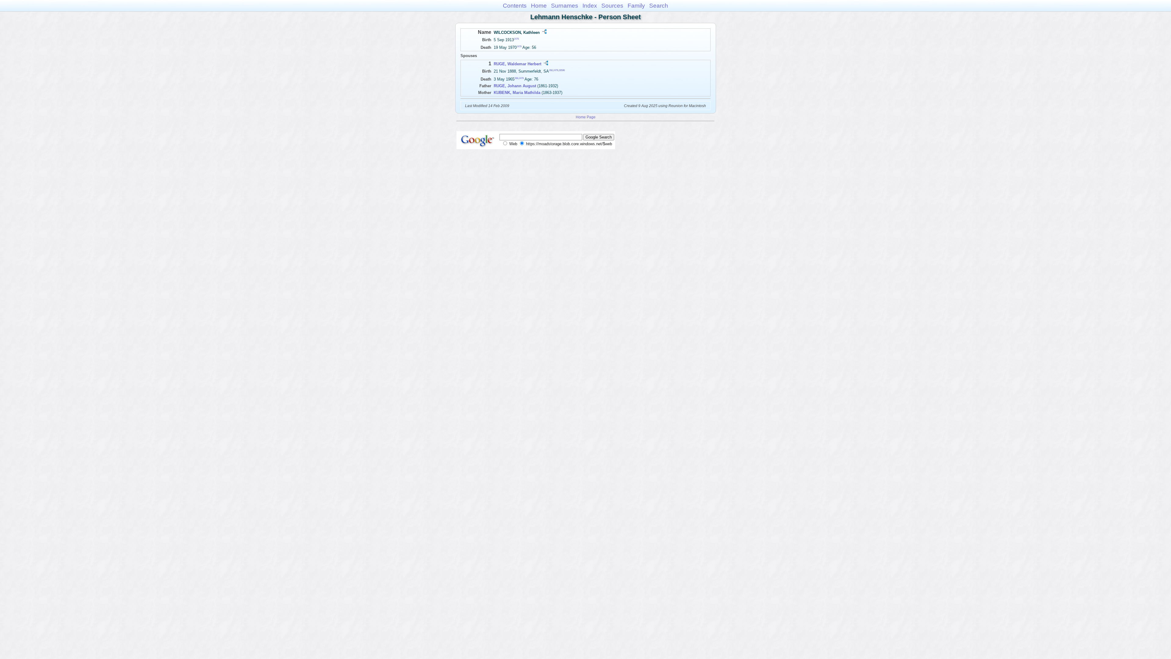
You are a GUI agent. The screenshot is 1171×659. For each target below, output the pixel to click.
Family (636, 5)
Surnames (564, 5)
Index (589, 5)
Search (658, 5)
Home (539, 5)
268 (551, 70)
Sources (612, 5)
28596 (562, 70)
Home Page (586, 117)
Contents (515, 5)
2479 (516, 39)
